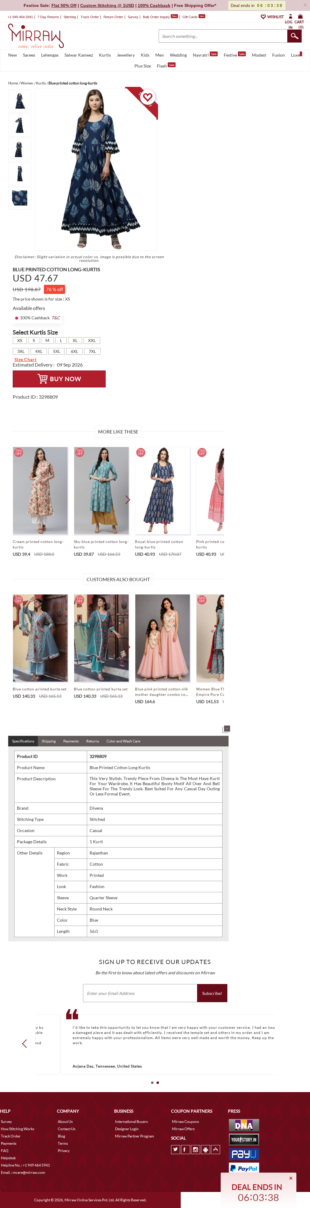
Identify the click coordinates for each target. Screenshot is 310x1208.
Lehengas (49, 55)
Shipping (49, 741)
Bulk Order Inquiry (156, 17)
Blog (61, 1136)
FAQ (4, 1150)
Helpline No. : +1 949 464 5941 (25, 1165)
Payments (71, 741)
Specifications (23, 741)
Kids (145, 55)
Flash (165, 65)
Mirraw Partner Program (134, 1136)
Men (159, 55)
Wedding (178, 55)
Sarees (29, 55)
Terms (63, 1143)
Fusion (278, 55)
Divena (96, 808)
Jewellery (126, 55)
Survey (133, 17)
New (12, 55)
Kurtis (105, 55)
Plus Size (142, 65)
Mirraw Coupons (185, 1121)
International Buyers (131, 1121)
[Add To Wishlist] (147, 97)
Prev (26, 1043)
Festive (234, 55)
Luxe (295, 55)
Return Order (113, 17)
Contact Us (66, 1129)
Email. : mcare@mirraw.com (23, 1172)
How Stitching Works (17, 1129)
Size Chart (26, 359)
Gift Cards (193, 17)
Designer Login (127, 1129)
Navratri (204, 55)
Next (125, 499)
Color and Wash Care (123, 741)
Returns (92, 741)
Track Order (90, 17)
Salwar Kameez (78, 55)
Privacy (64, 1150)
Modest (259, 55)
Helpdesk (8, 1158)
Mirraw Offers (183, 1129)
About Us (65, 1121)
